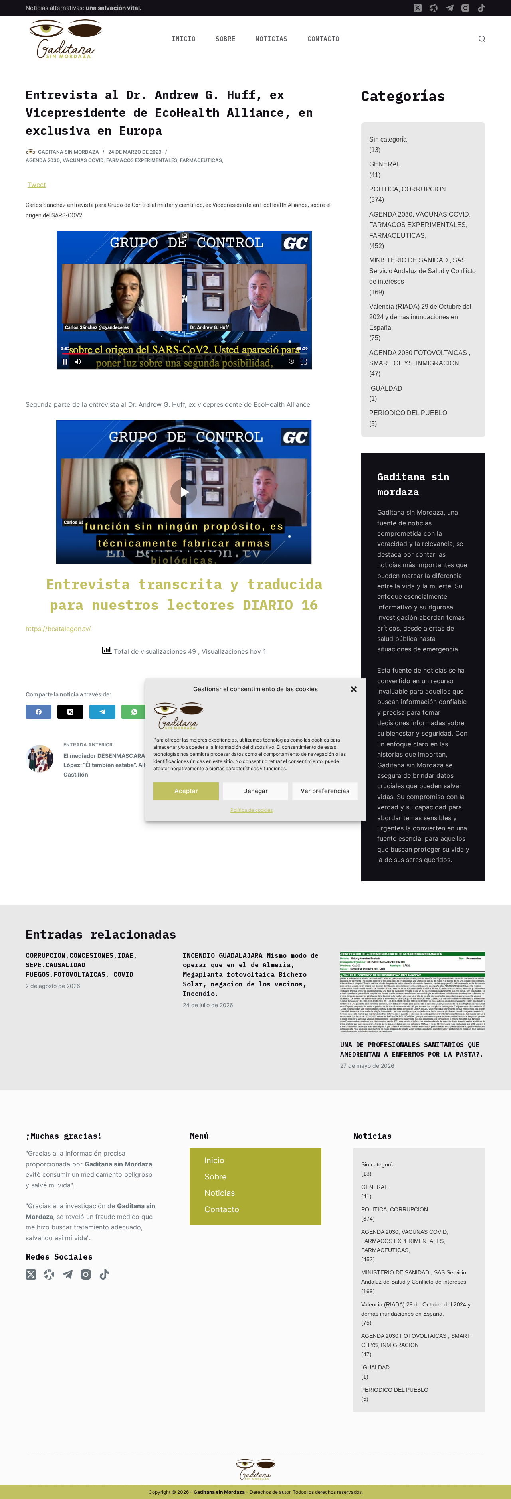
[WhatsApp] (134, 712)
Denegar (255, 791)
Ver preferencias (325, 791)
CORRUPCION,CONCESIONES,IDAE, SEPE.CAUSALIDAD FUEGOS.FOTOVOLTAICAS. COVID (81, 964)
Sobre (226, 39)
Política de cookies (251, 810)
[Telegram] (450, 8)
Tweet (37, 185)
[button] (354, 689)
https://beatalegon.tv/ (58, 629)
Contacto (323, 39)
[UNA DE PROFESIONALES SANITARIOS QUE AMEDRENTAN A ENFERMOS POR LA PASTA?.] (412, 991)
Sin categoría (388, 139)
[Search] (482, 39)
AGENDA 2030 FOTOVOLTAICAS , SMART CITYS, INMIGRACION (419, 358)
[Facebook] (38, 712)
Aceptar (186, 791)
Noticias (271, 39)
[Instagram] (465, 8)
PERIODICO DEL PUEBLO (408, 413)
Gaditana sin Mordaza (118, 1164)
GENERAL (384, 164)
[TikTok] (481, 8)
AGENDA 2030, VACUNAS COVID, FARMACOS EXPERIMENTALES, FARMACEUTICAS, (125, 160)
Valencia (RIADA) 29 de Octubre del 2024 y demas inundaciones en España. (420, 317)
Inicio (184, 39)
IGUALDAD (385, 388)
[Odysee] (434, 8)
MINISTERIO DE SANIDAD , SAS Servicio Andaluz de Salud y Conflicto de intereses (422, 271)
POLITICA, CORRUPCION (407, 189)
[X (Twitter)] (418, 8)
